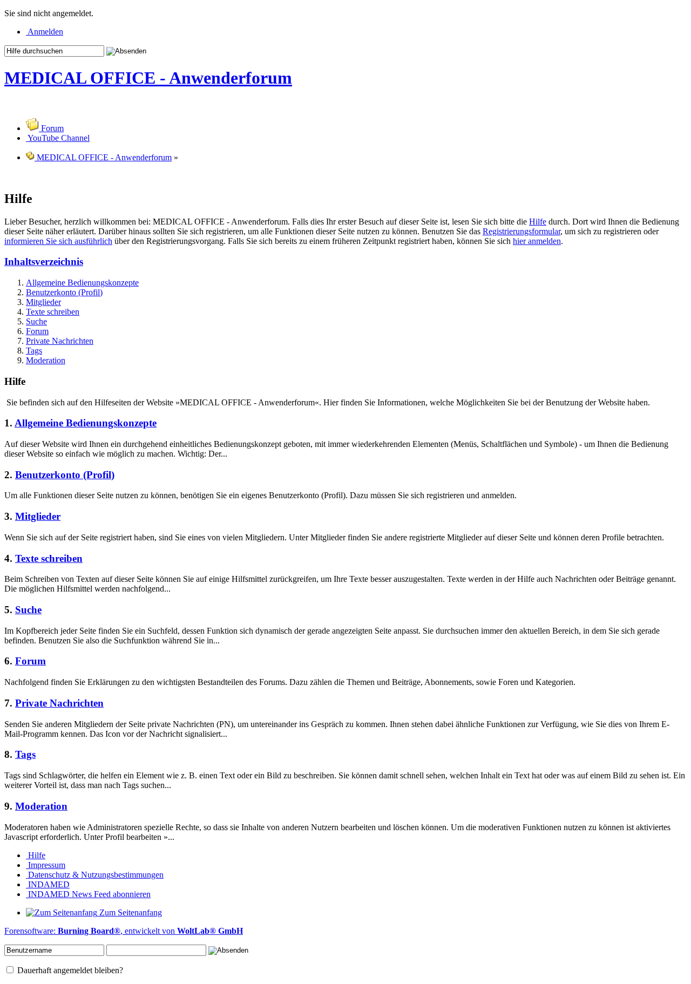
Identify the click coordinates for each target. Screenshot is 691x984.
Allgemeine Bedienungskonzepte (82, 282)
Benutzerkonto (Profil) (64, 292)
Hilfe (537, 221)
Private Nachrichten (59, 340)
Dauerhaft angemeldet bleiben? (69, 970)
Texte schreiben (52, 311)
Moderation (45, 360)
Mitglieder (43, 302)
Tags (34, 350)
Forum (37, 331)
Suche (36, 321)
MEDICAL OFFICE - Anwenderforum (148, 77)
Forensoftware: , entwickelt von (123, 930)
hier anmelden (537, 241)
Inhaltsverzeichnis (43, 261)
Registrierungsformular (521, 231)
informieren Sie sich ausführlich (58, 241)
